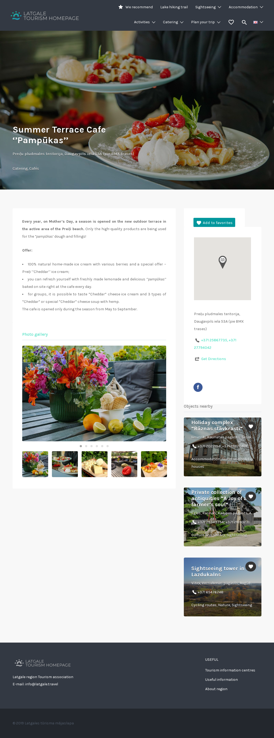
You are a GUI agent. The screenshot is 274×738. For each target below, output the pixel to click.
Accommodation (243, 7)
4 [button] (97, 446)
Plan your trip (203, 22)
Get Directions (213, 359)
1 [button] (80, 446)
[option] (94, 393)
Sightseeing (205, 7)
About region (216, 689)
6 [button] (107, 446)
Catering (170, 22)
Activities (142, 22)
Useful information (221, 679)
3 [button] (91, 446)
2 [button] (86, 446)
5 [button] (102, 446)
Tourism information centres (230, 670)
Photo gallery (35, 334)
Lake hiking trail (174, 7)
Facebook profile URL (198, 387)
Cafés (34, 168)
